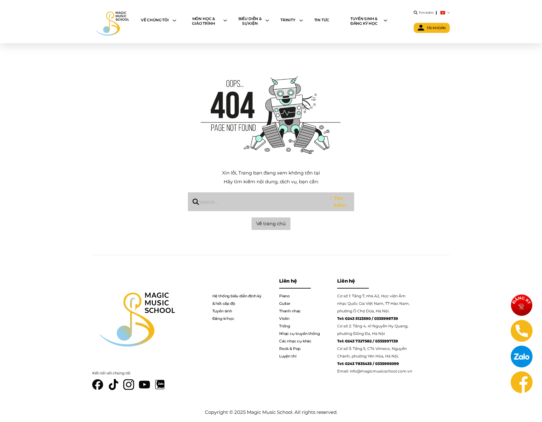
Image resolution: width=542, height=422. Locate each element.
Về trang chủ (271, 224)
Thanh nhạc (290, 311)
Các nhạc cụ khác (295, 341)
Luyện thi (287, 356)
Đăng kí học (223, 318)
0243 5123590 (358, 318)
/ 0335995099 (386, 363)
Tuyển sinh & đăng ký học (364, 21)
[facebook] (98, 384)
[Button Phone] (522, 331)
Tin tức (321, 20)
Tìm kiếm (340, 201)
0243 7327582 (358, 341)
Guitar (284, 303)
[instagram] (129, 384)
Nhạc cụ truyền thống (299, 333)
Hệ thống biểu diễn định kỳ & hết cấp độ (237, 300)
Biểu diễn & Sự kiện (250, 21)
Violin (284, 318)
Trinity (287, 20)
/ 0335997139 (385, 341)
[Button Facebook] (522, 382)
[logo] (111, 22)
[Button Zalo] (522, 356)
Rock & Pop (289, 348)
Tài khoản (436, 28)
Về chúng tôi (155, 20)
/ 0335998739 (385, 318)
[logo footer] (135, 315)
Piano (284, 296)
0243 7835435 (358, 363)
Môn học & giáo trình (203, 21)
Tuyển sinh (222, 311)
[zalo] (159, 384)
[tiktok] (113, 384)
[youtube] (144, 384)
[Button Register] (522, 305)
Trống (284, 326)
